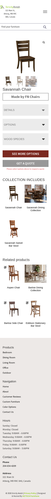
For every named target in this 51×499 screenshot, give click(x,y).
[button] (43, 42)
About (5, 391)
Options (10, 124)
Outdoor (7, 372)
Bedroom (7, 352)
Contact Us (8, 411)
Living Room (9, 362)
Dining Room (9, 357)
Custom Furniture (11, 401)
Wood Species (14, 139)
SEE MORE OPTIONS (25, 154)
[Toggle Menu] (45, 12)
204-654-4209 (9, 465)
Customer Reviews (12, 396)
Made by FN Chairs (25, 96)
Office (5, 367)
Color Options (9, 406)
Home (6, 386)
